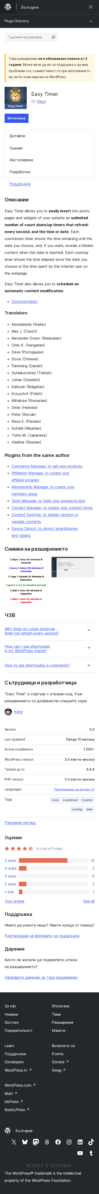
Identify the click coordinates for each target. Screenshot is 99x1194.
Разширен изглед (20, 822)
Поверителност (19, 1030)
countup (77, 809)
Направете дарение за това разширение (41, 977)
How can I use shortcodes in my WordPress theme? (27, 648)
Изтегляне (17, 118)
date (89, 809)
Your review (14, 901)
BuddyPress (17, 1109)
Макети (58, 1030)
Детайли (17, 136)
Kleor (41, 101)
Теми (56, 1014)
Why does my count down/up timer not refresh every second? (32, 631)
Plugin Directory (17, 21)
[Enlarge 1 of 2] (41, 563)
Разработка (19, 172)
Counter (87, 800)
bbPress (14, 1101)
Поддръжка (20, 184)
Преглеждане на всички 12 (74, 789)
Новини (11, 1014)
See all (88, 901)
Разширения (62, 1022)
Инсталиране (21, 160)
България (23, 1130)
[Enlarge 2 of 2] (88, 563)
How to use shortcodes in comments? (37, 665)
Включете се (63, 1045)
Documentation (25, 301)
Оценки (16, 148)
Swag (59, 1070)
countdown (70, 800)
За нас (10, 1006)
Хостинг (12, 1022)
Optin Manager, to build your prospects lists (48, 500)
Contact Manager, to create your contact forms (52, 507)
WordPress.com (20, 1085)
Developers (14, 1062)
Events (58, 1053)
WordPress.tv (18, 1070)
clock (55, 800)
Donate (60, 1062)
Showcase (61, 1006)
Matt (11, 1093)
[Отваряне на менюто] (91, 7)
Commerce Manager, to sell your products (47, 466)
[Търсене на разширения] (53, 37)
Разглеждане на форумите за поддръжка (42, 935)
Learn (9, 1045)
